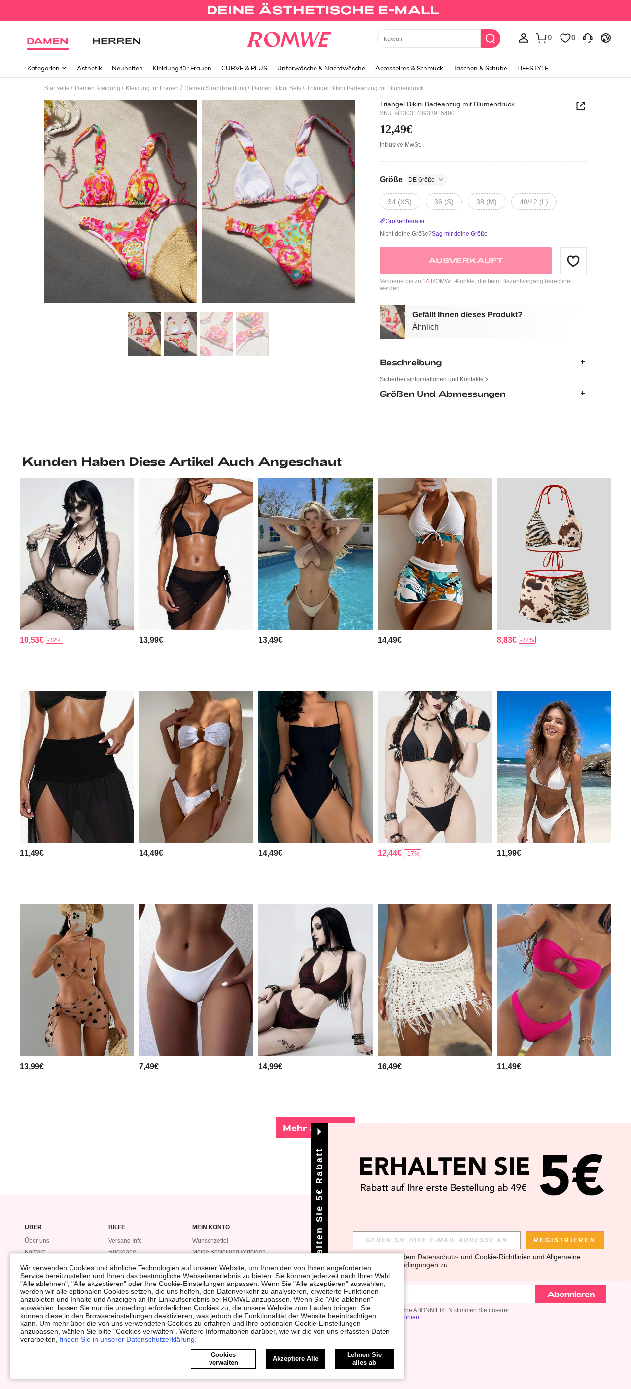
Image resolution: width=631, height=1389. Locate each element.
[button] (573, 260)
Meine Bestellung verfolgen (229, 1252)
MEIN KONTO (211, 1227)
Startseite (57, 88)
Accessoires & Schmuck (409, 68)
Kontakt (35, 1252)
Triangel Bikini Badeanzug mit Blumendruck (447, 104)
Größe (407, 179)
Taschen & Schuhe (480, 68)
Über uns (37, 1240)
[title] (315, 461)
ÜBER (33, 1227)
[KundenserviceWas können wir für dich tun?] (588, 37)
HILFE (116, 1227)
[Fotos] (199, 203)
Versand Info (125, 1240)
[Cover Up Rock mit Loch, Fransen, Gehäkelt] (435, 980)
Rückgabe (122, 1252)
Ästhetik (89, 68)
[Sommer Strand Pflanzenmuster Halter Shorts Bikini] (435, 554)
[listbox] (523, 37)
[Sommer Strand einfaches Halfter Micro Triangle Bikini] (554, 767)
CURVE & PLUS (244, 68)
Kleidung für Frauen (182, 68)
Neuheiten (127, 68)
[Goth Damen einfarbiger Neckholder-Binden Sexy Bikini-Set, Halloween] (435, 767)
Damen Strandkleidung (215, 88)
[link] (315, 12)
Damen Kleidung (97, 88)
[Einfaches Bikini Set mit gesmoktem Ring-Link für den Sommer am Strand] (196, 767)
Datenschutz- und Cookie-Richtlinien (474, 1257)
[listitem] (77, 580)
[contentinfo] (32, 640)
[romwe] (289, 37)
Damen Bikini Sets (276, 88)
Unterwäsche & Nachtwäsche (321, 68)
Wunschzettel (210, 1240)
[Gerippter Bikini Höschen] (196, 980)
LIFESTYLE (533, 68)
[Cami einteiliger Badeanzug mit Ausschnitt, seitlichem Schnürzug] (315, 767)
